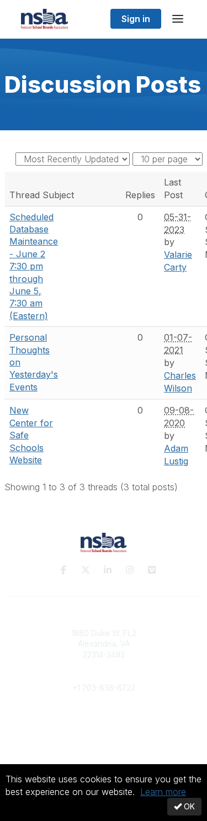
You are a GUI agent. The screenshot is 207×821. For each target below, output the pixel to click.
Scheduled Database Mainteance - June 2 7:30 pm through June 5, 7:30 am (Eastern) (33, 266)
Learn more (163, 791)
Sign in (135, 18)
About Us (103, 739)
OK (188, 806)
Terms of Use (103, 749)
